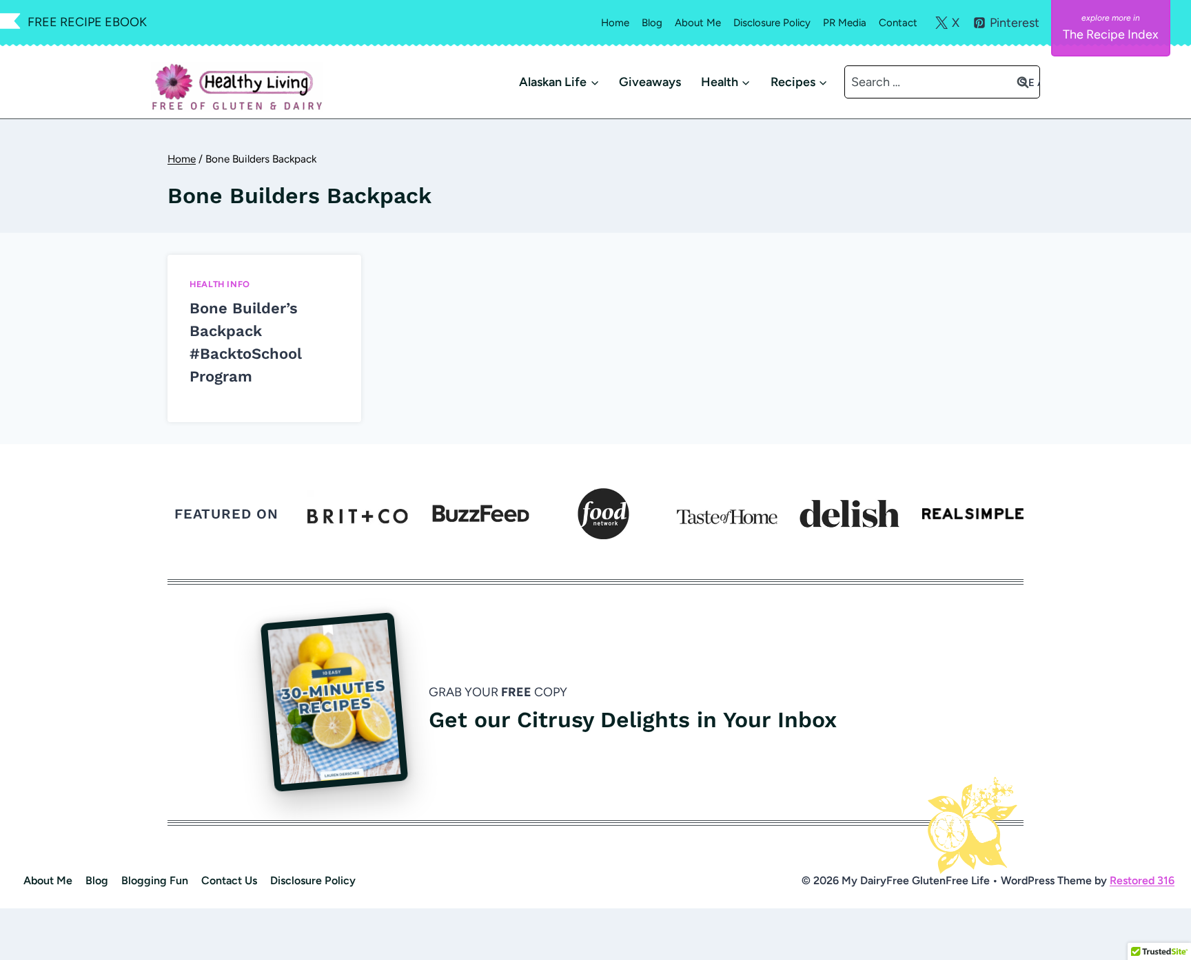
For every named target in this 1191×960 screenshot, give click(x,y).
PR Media (844, 23)
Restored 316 (1142, 880)
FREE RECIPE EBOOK (87, 22)
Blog (652, 23)
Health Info (220, 284)
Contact (898, 23)
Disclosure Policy (772, 23)
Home (615, 23)
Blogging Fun (154, 880)
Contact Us (229, 880)
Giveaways (650, 82)
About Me (698, 23)
